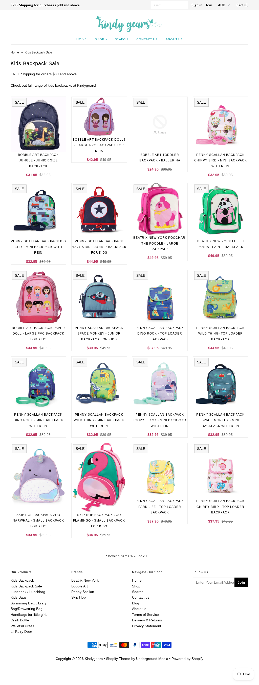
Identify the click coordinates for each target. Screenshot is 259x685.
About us (174, 39)
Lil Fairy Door (21, 632)
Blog (135, 603)
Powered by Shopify (187, 659)
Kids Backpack (22, 580)
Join (209, 5)
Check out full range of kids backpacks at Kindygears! (53, 85)
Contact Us (146, 39)
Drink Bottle (20, 620)
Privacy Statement (146, 626)
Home (81, 39)
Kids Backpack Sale (26, 586)
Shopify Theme (118, 659)
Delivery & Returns (147, 620)
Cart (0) (242, 5)
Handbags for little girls (29, 615)
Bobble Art (79, 586)
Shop (99, 39)
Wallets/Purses (22, 626)
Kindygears (94, 659)
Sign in (196, 5)
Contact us (140, 597)
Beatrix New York (85, 580)
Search (121, 39)
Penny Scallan (82, 592)
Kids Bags (19, 597)
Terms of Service (145, 615)
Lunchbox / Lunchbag (28, 592)
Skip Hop (78, 597)
